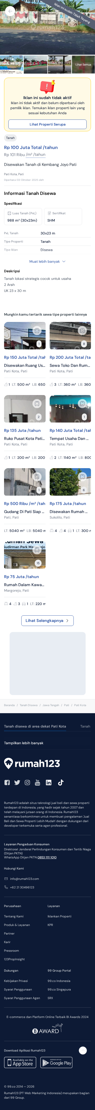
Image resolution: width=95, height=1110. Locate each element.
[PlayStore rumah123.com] (56, 1062)
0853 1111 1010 (46, 857)
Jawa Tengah (51, 705)
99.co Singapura (59, 989)
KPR (50, 925)
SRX (50, 998)
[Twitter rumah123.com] (17, 782)
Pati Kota (80, 705)
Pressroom (11, 951)
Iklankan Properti (59, 916)
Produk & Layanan (17, 925)
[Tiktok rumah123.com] (61, 782)
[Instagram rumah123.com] (27, 782)
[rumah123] (47, 764)
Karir (7, 942)
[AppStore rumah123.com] (20, 1062)
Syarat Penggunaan (18, 989)
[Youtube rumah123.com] (37, 782)
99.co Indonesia (59, 981)
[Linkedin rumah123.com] (49, 782)
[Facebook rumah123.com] (7, 782)
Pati (66, 705)
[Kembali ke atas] (83, 1050)
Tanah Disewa (28, 705)
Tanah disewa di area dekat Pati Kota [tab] (35, 726)
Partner (9, 934)
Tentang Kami (14, 916)
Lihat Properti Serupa (48, 124)
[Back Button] (10, 11)
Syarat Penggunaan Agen (22, 998)
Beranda (9, 705)
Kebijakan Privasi (16, 981)
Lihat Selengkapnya (44, 620)
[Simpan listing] (37, 330)
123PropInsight (14, 959)
